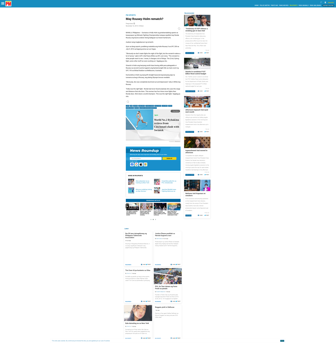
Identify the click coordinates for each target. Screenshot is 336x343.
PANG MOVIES (284, 5)
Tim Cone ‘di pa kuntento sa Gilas (137, 270)
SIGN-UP (169, 158)
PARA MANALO (304, 5)
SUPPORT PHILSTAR (328, 5)
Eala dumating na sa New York (137, 323)
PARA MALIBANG (315, 5)
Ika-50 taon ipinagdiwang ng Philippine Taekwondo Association (136, 235)
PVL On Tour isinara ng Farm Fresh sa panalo (166, 287)
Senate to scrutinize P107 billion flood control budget (195, 73)
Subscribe (331, 2)
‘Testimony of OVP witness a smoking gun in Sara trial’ (196, 30)
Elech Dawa (159, 238)
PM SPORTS (294, 5)
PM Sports (131, 15)
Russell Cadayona (160, 291)
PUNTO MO (274, 5)
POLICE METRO (265, 5)
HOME (257, 5)
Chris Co (129, 273)
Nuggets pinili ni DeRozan (164, 307)
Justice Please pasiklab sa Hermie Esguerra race (165, 234)
